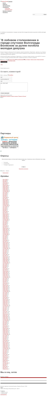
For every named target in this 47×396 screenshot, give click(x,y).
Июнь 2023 (5, 223)
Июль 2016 (5, 322)
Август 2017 (5, 306)
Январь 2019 (5, 286)
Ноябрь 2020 (5, 260)
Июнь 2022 (5, 237)
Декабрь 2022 (5, 230)
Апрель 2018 (5, 297)
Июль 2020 (5, 265)
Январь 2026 (5, 186)
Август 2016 (5, 321)
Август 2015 (5, 335)
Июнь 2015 (5, 337)
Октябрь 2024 (5, 204)
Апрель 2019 (5, 283)
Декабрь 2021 (5, 244)
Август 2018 (5, 292)
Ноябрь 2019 (5, 274)
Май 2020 (4, 267)
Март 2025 (5, 198)
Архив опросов (5, 172)
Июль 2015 (5, 336)
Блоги (4, 3)
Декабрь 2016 (5, 316)
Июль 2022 (5, 236)
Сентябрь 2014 (5, 348)
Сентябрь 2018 (5, 291)
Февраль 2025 (5, 199)
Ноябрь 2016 (5, 317)
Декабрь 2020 (5, 259)
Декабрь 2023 (5, 216)
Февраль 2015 (5, 342)
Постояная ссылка (11, 60)
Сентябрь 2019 (5, 277)
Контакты (5, 12)
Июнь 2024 (5, 209)
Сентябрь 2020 (5, 262)
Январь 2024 (5, 215)
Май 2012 (4, 361)
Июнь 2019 (5, 280)
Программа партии (8, 9)
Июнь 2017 (5, 309)
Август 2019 (5, 278)
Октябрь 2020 (5, 261)
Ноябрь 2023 (5, 217)
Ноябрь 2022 (5, 231)
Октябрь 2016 (5, 318)
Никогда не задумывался (9, 164)
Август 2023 (5, 221)
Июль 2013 (5, 359)
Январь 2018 (5, 300)
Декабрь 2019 (5, 273)
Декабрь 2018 (5, 287)
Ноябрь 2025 (5, 188)
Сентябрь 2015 (5, 334)
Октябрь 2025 (5, 190)
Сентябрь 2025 (5, 191)
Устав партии (7, 8)
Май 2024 (4, 210)
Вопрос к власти (7, 11)
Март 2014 (5, 355)
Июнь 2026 (5, 180)
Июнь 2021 (5, 252)
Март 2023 (5, 227)
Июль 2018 (5, 293)
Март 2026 (5, 184)
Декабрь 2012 (5, 360)
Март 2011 (5, 367)
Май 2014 (4, 353)
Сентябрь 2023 (5, 219)
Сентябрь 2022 (5, 234)
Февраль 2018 (5, 299)
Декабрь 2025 (5, 187)
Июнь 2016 (5, 323)
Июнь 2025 (5, 194)
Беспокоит (6, 162)
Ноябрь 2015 (5, 331)
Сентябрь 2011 (5, 362)
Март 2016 (5, 327)
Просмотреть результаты (23, 168)
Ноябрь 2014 (5, 346)
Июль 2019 (5, 279)
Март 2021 (5, 255)
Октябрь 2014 (5, 347)
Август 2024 (5, 206)
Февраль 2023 (5, 228)
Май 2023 (4, 224)
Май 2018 (4, 296)
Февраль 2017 (5, 314)
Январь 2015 (5, 343)
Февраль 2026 (5, 185)
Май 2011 (4, 365)
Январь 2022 (5, 243)
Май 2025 (4, 196)
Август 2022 (5, 235)
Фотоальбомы (6, 5)
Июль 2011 (5, 364)
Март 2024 (5, 212)
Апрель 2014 (5, 354)
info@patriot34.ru (3, 394)
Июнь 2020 (5, 266)
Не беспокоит (6, 163)
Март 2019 (5, 284)
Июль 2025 (5, 193)
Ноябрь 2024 (5, 203)
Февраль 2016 (5, 328)
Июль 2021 (5, 250)
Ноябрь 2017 (5, 303)
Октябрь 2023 (5, 218)
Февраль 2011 (5, 368)
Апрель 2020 (5, 268)
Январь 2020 (5, 272)
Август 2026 (5, 179)
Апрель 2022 (5, 240)
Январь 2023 (5, 229)
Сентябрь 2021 (5, 248)
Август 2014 (5, 349)
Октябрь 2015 (5, 333)
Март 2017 (5, 312)
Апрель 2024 (5, 211)
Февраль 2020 (5, 271)
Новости (5, 4)
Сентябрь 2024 (5, 205)
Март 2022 (5, 241)
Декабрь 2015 (5, 330)
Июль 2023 (5, 222)
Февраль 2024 (5, 213)
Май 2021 (4, 253)
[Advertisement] (23, 23)
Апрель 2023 (5, 225)
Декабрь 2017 (5, 302)
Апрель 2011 (5, 366)
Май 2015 (4, 339)
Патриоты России (12, 59)
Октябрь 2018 (5, 290)
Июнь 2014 (5, 352)
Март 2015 (5, 341)
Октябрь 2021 (5, 247)
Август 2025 (5, 192)
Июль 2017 (5, 308)
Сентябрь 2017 (5, 305)
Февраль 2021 (5, 256)
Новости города (34, 59)
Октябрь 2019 (5, 275)
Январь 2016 (5, 329)
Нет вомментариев (20, 59)
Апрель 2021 (5, 254)
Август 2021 (5, 249)
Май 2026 (4, 181)
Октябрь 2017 (5, 304)
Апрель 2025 (5, 197)
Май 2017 (4, 310)
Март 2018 (5, 298)
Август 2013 (5, 358)
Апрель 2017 (5, 311)
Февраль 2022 (5, 242)
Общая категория (40, 59)
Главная (10, 1)
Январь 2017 (5, 315)
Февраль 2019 (5, 285)
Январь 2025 (5, 200)
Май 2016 (4, 324)
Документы (6, 7)
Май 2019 (4, 281)
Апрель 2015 (5, 340)
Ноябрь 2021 (5, 246)
